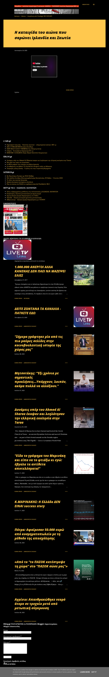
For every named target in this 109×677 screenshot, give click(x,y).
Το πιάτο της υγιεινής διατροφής (17, 180)
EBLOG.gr (19, 10)
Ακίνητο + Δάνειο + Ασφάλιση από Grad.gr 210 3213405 (33, 16)
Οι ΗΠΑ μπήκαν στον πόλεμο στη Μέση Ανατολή (23, 164)
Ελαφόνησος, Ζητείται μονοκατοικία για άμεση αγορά (24, 194)
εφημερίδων (19, 236)
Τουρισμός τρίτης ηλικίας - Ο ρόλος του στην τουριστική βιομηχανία (29, 168)
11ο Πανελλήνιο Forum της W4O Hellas (20, 176)
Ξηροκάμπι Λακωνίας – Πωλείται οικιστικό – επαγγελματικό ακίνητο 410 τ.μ (31, 145)
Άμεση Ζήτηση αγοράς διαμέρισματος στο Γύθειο (22, 196)
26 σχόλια (26, 298)
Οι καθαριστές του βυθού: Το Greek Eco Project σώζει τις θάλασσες (29, 166)
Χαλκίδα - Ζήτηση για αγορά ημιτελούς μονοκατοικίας (24, 198)
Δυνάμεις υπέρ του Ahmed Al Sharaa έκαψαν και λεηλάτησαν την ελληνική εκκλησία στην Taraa (39, 160)
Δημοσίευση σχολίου (30, 326)
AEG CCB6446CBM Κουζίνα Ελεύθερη (20, 147)
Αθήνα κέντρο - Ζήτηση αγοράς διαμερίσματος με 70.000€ (26, 200)
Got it (94, 672)
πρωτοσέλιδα (13, 236)
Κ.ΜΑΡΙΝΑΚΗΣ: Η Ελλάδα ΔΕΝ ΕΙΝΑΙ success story (37, 504)
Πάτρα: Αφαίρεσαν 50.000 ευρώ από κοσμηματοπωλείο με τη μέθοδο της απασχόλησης (39, 533)
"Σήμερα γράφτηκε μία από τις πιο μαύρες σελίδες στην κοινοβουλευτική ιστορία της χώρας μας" (39, 343)
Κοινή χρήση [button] (70, 90)
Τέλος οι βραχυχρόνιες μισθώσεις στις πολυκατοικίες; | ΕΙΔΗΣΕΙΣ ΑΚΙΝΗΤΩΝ (32, 192)
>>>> (66, 298)
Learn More (85, 672)
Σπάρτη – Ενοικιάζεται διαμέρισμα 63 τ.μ (20, 151)
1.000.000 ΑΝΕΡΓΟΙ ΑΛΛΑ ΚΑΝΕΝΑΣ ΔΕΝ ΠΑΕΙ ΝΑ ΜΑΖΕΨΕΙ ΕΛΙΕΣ (40, 271)
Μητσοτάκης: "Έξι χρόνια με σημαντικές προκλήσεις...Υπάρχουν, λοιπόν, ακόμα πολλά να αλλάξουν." (40, 379)
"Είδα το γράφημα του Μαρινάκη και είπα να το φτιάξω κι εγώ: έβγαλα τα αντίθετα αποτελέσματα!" (40, 462)
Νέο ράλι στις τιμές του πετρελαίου (18, 162)
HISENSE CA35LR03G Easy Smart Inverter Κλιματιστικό (27, 153)
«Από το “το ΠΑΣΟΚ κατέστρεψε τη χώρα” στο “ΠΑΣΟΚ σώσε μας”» (41, 564)
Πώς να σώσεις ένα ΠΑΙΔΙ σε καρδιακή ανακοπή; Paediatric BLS (28, 184)
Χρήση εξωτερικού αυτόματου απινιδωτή (20, 182)
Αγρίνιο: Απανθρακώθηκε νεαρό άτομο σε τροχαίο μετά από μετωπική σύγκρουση (40, 603)
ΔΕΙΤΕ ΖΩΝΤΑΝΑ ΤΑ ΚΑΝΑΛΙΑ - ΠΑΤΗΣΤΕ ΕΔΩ (38, 310)
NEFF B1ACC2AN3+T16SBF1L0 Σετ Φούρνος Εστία (24, 149)
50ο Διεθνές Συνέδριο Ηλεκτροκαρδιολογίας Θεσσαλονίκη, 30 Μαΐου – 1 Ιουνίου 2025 (35, 178)
